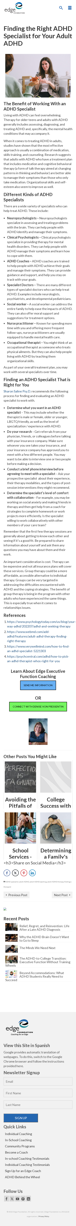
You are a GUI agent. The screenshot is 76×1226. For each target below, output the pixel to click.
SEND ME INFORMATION (38, 685)
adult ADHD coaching (38, 882)
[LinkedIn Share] (32, 873)
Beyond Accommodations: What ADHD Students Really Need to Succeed (34, 976)
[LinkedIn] (28, 1198)
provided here (13, 1066)
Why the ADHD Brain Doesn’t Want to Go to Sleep (44, 938)
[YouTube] (17, 1198)
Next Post (61, 895)
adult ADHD (24, 882)
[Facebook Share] (7, 873)
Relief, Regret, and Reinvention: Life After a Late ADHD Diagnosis (44, 927)
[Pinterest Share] (24, 873)
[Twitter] (12, 1198)
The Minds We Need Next (37, 948)
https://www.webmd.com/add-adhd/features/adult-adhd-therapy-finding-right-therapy (37, 636)
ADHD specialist (12, 882)
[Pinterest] (23, 1198)
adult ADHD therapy (55, 882)
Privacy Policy (44, 1216)
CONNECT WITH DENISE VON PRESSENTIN (38, 706)
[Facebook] (6, 1198)
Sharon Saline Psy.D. (17, 391)
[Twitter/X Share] (15, 873)
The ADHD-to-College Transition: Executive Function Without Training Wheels (37, 961)
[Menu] (69, 8)
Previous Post (17, 895)
